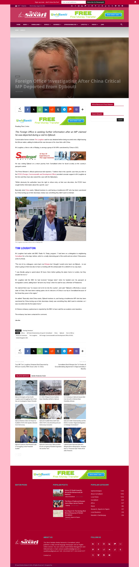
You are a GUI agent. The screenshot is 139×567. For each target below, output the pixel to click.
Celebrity (67, 505)
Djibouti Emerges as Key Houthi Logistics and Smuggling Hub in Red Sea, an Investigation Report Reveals (26, 399)
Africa (23, 333)
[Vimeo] (115, 5)
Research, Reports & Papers (72, 517)
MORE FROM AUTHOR (39, 376)
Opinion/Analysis (70, 24)
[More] (82, 109)
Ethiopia (47, 264)
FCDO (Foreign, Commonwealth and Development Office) (37, 174)
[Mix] (85, 5)
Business (57, 24)
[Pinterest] (95, 5)
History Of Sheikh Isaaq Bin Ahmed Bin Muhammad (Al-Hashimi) (74, 492)
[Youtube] (122, 5)
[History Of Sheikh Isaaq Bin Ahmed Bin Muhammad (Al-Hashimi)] (58, 492)
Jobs (102, 24)
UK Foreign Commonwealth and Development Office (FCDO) (56, 335)
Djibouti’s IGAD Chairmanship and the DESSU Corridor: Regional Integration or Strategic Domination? (75, 423)
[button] (121, 25)
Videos (94, 24)
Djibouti (17, 76)
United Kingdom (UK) (22, 338)
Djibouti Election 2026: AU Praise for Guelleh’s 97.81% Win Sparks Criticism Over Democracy (26, 423)
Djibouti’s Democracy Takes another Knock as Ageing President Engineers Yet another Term (50, 446)
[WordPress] (118, 5)
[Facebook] (75, 5)
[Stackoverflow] (105, 5)
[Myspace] (88, 5)
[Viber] (76, 109)
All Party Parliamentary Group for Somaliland (39, 333)
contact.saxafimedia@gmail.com (62, 555)
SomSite (54, 565)
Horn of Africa (70, 333)
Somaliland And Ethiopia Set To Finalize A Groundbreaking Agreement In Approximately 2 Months (70, 367)
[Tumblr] (108, 5)
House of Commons (21, 335)
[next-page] (19, 454)
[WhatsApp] (40, 109)
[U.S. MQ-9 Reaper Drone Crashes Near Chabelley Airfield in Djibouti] (50, 387)
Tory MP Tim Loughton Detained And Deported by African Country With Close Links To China (31, 366)
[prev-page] (16, 454)
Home (18, 24)
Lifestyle (84, 24)
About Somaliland (70, 496)
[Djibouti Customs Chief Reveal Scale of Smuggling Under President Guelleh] (26, 435)
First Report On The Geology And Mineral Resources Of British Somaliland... (75, 513)
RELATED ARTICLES (22, 376)
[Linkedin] (82, 5)
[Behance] (71, 5)
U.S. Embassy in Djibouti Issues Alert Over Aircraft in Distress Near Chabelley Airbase (74, 399)
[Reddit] (98, 5)
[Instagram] (78, 5)
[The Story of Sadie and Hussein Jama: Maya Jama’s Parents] (58, 503)
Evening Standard (28, 330)
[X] (112, 5)
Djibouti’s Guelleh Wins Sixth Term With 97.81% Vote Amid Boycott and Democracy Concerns (50, 423)
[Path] (92, 5)
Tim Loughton (39, 139)
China (27, 190)
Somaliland (35, 24)
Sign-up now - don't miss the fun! (47, 2)
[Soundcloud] (102, 5)
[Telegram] (64, 109)
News (25, 24)
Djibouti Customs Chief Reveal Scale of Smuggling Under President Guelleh (25, 446)
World (46, 24)
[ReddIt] (52, 109)
